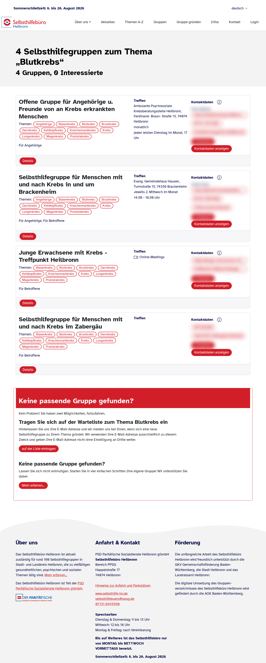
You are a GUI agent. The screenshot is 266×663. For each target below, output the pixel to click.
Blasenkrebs (67, 124)
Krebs (107, 130)
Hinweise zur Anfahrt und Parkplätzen (123, 585)
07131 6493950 (107, 604)
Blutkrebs (88, 124)
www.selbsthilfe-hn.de (111, 593)
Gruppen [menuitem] (160, 22)
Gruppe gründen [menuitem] (189, 22)
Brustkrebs (109, 124)
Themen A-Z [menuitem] (134, 22)
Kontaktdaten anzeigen (211, 148)
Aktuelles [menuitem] (108, 22)
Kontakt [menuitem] (234, 22)
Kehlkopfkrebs (53, 130)
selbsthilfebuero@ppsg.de (114, 599)
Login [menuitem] (254, 22)
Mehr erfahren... (33, 485)
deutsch (238, 8)
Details (28, 161)
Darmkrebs (29, 130)
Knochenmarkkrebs (83, 130)
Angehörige (44, 124)
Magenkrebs (55, 136)
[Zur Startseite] (23, 22)
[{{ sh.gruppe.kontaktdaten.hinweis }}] (219, 102)
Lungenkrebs (31, 136)
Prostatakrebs (79, 136)
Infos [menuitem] (215, 22)
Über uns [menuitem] (81, 22)
